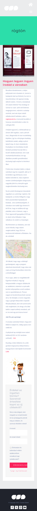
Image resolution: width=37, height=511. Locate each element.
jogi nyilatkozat (19, 471)
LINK (7, 351)
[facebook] (12, 507)
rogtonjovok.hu (11, 119)
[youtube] (24, 507)
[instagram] (20, 507)
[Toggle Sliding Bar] (30, 4)
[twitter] (16, 507)
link (14, 338)
